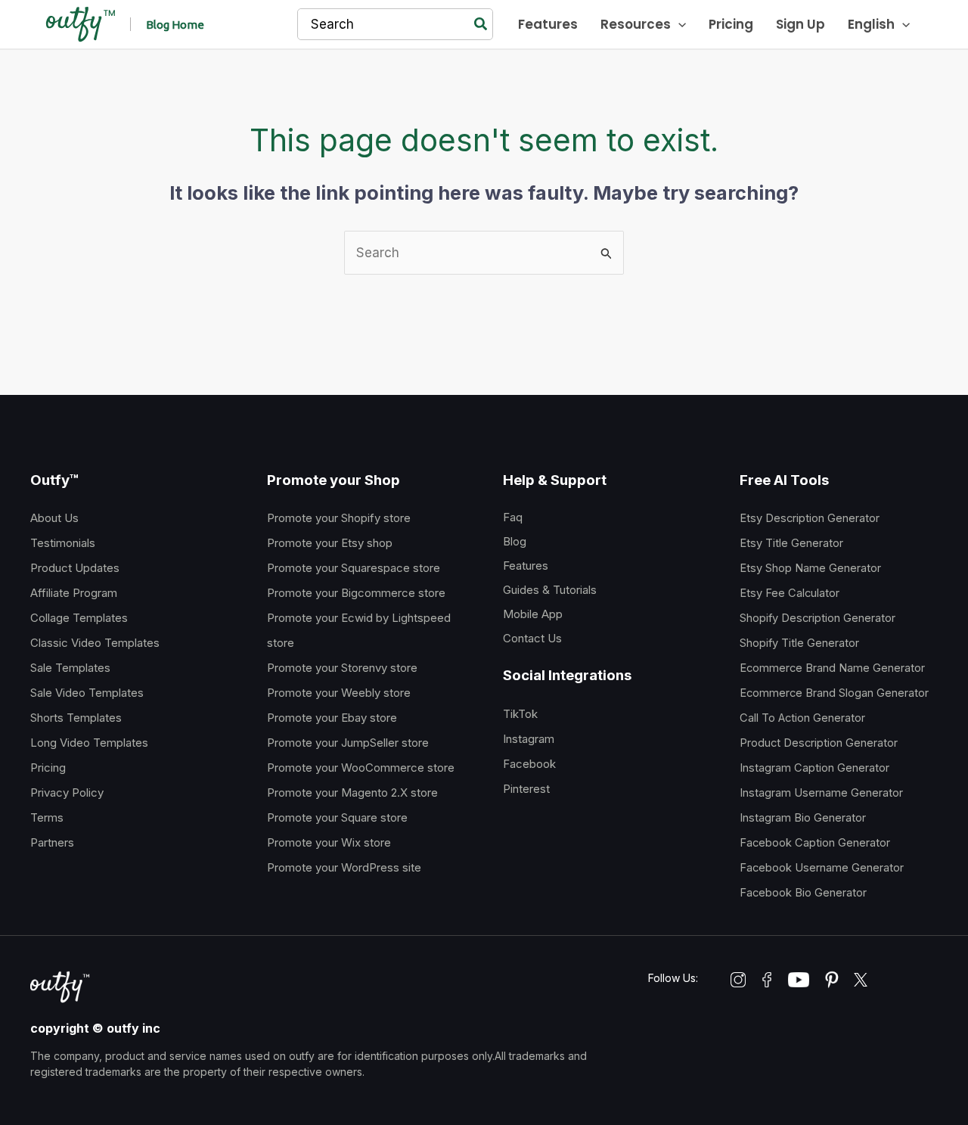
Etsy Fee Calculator (789, 593)
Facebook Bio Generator (803, 893)
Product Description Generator (819, 743)
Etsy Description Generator (810, 518)
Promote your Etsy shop (329, 543)
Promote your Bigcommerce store (356, 593)
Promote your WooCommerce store (361, 767)
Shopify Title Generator (799, 643)
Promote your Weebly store (339, 692)
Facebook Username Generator (822, 868)
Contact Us (532, 638)
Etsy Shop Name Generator (810, 568)
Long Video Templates (89, 742)
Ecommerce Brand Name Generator (832, 668)
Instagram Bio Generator (803, 818)
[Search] (481, 24)
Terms (47, 817)
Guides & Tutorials (550, 590)
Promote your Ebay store (332, 717)
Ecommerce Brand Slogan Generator (834, 693)
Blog (514, 541)
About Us (54, 518)
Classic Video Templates (95, 643)
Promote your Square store (337, 817)
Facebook (529, 764)
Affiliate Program (73, 593)
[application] (678, 24)
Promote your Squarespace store (353, 568)
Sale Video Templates (87, 692)
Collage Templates (79, 618)
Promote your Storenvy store (342, 667)
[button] (175, 25)
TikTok (520, 714)
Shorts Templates (76, 717)
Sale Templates (70, 667)
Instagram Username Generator (821, 793)
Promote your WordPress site (344, 867)
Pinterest (526, 789)
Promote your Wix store (329, 842)
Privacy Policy (67, 792)
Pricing (48, 767)
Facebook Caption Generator (815, 843)
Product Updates (74, 568)
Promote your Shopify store (339, 518)
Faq (513, 517)
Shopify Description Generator (817, 618)
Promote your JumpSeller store (348, 742)
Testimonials (62, 543)
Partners (52, 842)
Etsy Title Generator (791, 543)
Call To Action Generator (802, 718)
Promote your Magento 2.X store (352, 792)
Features (525, 565)
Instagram (528, 739)
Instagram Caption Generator (814, 768)
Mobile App (533, 614)
